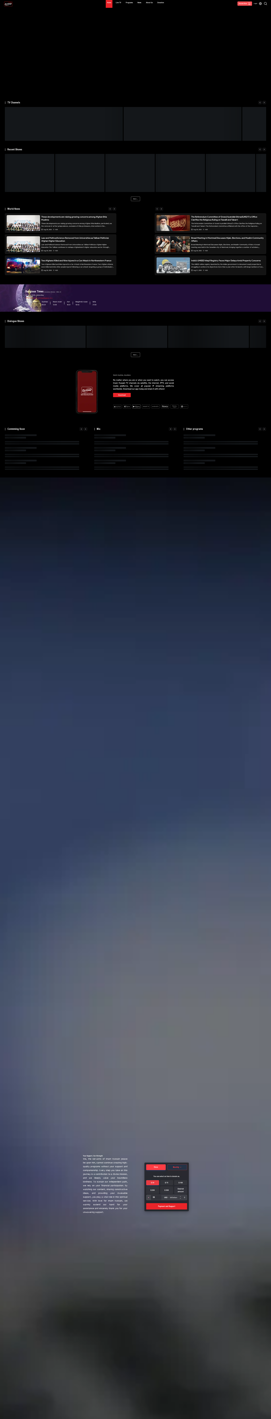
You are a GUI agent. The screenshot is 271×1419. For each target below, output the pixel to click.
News (139, 3)
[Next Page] (264, 102)
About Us (149, 3)
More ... (135, 199)
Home (109, 3)
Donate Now (243, 3)
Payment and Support (166, 1206)
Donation (160, 3)
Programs (129, 3)
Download (122, 395)
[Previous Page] (260, 102)
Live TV (118, 3)
